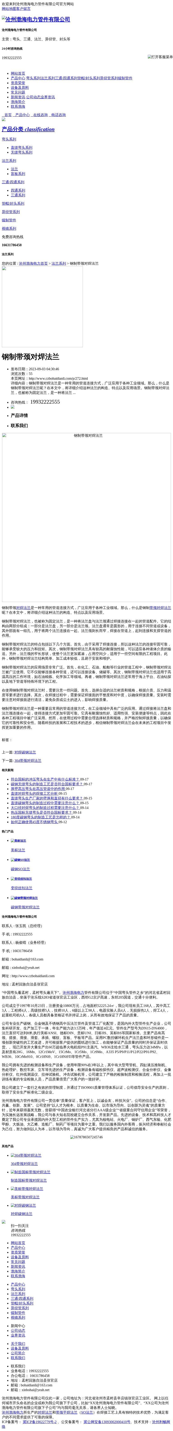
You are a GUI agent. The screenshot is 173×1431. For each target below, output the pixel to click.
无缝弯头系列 (21, 152)
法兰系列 (48, 78)
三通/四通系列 (66, 78)
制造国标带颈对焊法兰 (29, 1180)
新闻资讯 (18, 97)
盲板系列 (18, 174)
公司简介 (18, 1353)
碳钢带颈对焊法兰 (25, 907)
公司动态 (33, 97)
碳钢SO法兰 (20, 869)
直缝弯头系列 (21, 147)
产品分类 (28, 129)
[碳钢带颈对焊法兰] (24, 898)
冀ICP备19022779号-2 (40, 1422)
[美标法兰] (18, 840)
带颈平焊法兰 (66, 1412)
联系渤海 (18, 106)
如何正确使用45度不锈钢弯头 (35, 822)
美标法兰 (18, 850)
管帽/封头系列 (88, 78)
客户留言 (23, 9)
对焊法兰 (23, 608)
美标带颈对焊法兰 (25, 1197)
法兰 (14, 169)
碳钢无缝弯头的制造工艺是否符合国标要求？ (47, 784)
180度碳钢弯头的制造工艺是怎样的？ (41, 817)
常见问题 (18, 92)
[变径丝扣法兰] (21, 878)
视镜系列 (9, 228)
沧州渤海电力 (73, 993)
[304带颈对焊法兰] (26, 1155)
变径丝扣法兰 (21, 888)
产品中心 (18, 78)
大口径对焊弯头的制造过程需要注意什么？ (45, 808)
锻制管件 (125, 78)
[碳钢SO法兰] (20, 859)
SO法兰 (87, 1412)
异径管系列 (109, 78)
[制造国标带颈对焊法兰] (30, 1172)
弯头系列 (33, 78)
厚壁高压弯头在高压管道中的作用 (38, 789)
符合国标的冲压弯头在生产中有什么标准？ (45, 779)
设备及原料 (20, 88)
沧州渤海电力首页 (33, 263)
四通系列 (18, 190)
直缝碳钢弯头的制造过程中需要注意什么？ (45, 803)
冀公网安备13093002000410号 (107, 1422)
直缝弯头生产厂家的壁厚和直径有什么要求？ (47, 798)
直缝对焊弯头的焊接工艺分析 (35, 793)
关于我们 (18, 1344)
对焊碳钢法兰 (25, 752)
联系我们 (18, 1358)
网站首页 (18, 73)
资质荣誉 (18, 83)
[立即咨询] (12, 407)
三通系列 (18, 195)
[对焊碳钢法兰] (23, 1205)
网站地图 (9, 9)
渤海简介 (18, 102)
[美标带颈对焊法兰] (27, 1189)
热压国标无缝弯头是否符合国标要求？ (42, 812)
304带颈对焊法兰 (27, 761)
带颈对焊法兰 (160, 608)
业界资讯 (48, 97)
